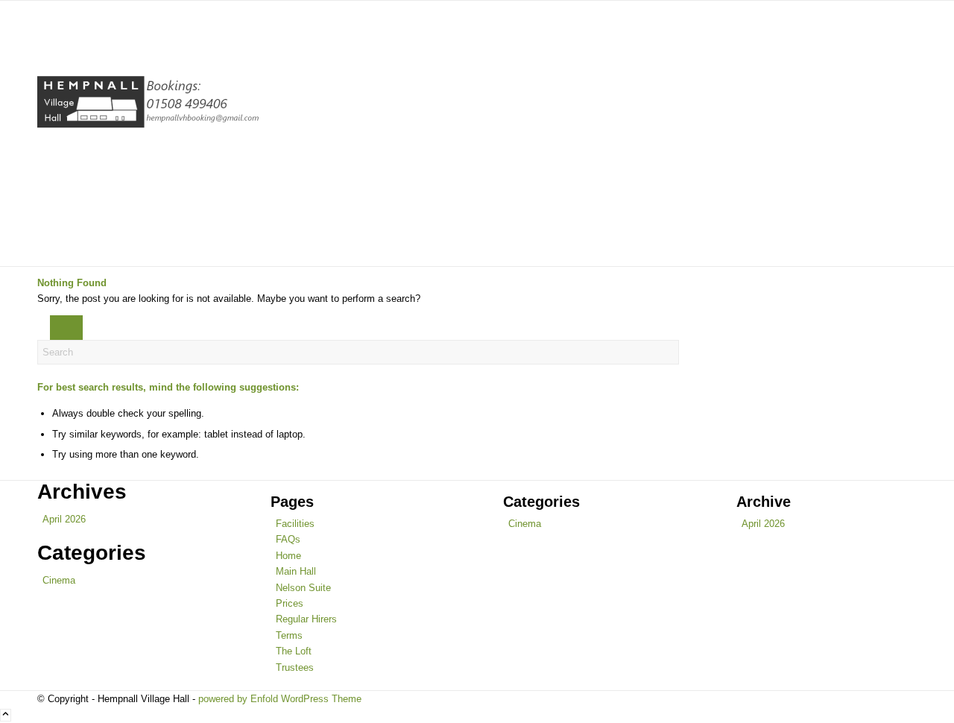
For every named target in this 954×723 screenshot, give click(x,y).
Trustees (295, 667)
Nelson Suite (303, 587)
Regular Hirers (306, 619)
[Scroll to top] (5, 715)
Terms (289, 635)
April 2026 (64, 519)
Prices (289, 603)
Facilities (295, 523)
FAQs (288, 539)
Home (288, 555)
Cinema (58, 580)
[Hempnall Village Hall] (149, 133)
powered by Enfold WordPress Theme (279, 698)
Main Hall (296, 571)
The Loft (294, 651)
